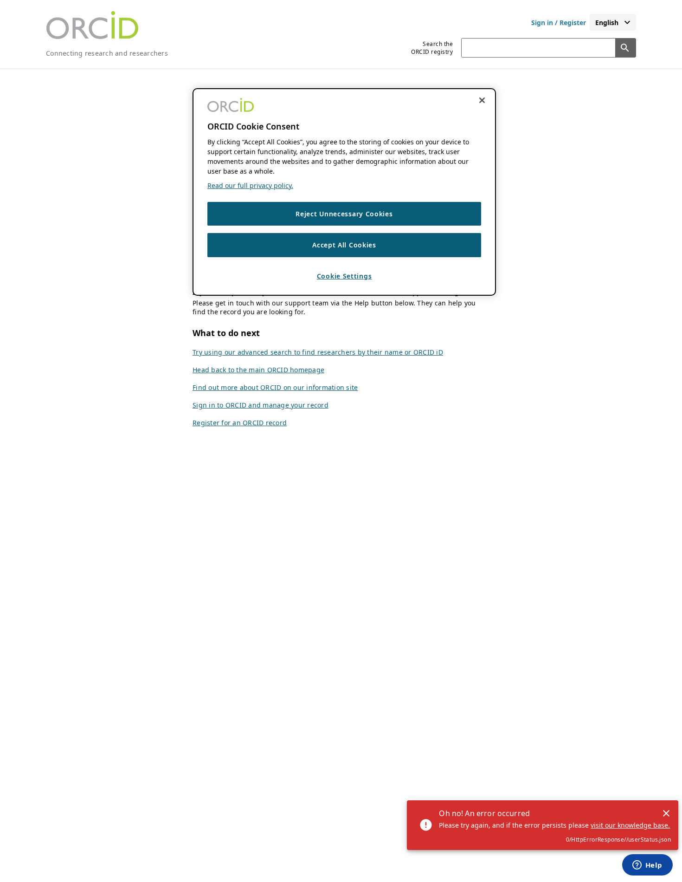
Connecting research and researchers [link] (107, 53)
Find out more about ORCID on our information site (275, 387)
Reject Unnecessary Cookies (344, 213)
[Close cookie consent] (482, 100)
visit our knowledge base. (630, 825)
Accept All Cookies (344, 245)
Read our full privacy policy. (250, 185)
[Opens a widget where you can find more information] (647, 865)
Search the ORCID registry (432, 48)
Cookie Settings (344, 276)
